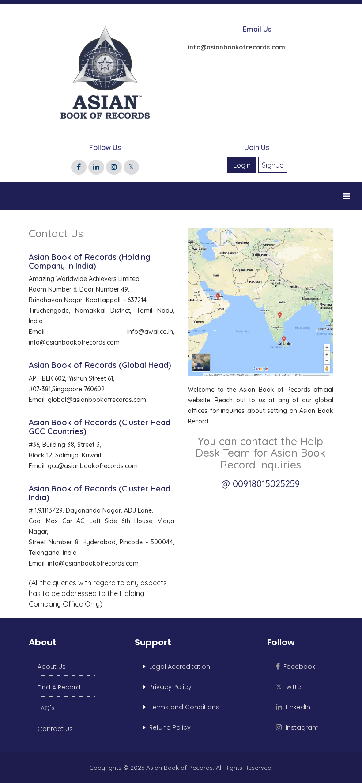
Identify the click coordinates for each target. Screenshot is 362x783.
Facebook (297, 666)
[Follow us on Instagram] (114, 166)
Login (242, 165)
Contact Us (55, 728)
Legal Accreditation (178, 666)
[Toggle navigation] (346, 195)
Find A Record (59, 687)
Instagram (300, 727)
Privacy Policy (169, 686)
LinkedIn (296, 707)
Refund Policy (168, 727)
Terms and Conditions (182, 707)
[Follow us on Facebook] (79, 166)
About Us (52, 666)
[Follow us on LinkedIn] (96, 166)
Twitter (289, 686)
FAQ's (46, 708)
